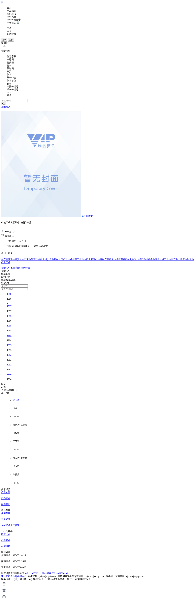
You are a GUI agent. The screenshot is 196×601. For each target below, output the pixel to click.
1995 (9, 325)
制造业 (190, 259)
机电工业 (5, 262)
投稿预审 (88, 216)
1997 (9, 306)
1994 (9, 335)
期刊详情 (25, 268)
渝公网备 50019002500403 (55, 573)
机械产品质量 (107, 259)
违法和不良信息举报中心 (13, 576)
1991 (9, 364)
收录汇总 (5, 268)
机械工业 (164, 259)
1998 (9, 294)
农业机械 (54, 259)
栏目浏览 (15, 268)
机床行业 (63, 259)
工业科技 (81, 259)
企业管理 (72, 259)
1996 (9, 316)
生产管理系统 (8, 259)
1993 (9, 345)
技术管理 (118, 259)
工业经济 (31, 259)
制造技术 (136, 259)
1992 (9, 355)
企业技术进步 (42, 259)
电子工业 (182, 259)
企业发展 (155, 259)
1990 (9, 374)
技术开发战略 (93, 259)
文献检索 (6, 106)
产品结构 (145, 259)
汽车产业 (173, 259)
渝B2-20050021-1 (33, 573)
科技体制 (127, 259)
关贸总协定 (20, 259)
